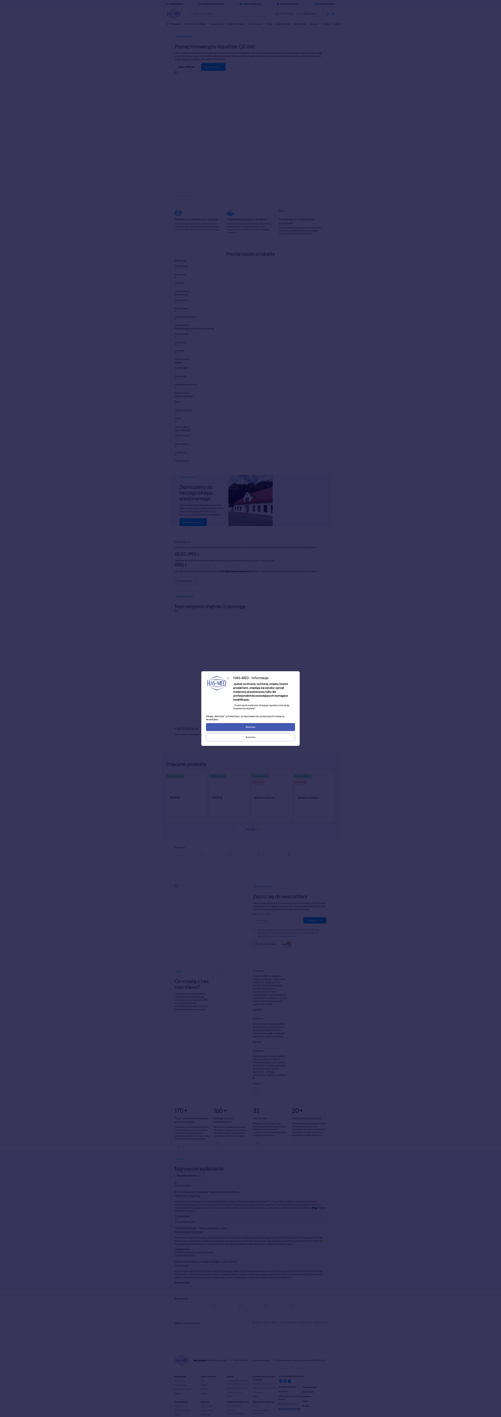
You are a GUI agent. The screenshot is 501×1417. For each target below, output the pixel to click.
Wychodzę (250, 737)
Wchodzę (250, 727)
